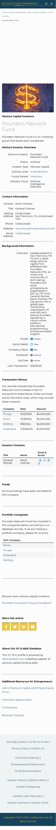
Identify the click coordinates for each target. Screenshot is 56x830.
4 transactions (39, 171)
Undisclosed (22, 233)
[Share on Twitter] (15, 627)
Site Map (11, 741)
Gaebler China (40, 802)
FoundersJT (45, 603)
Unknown (36, 176)
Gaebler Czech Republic (27, 796)
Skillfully (8, 424)
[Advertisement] (28, 53)
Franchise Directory (27, 757)
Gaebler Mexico (37, 780)
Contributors (9, 707)
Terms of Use (40, 741)
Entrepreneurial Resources (27, 764)
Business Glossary (13, 715)
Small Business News (28, 771)
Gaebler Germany (18, 802)
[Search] (46, 3)
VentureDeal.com (13, 658)
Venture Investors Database (36, 12)
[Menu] (51, 3)
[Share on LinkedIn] (24, 627)
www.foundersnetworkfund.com (35, 228)
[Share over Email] (32, 627)
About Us (24, 741)
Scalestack (9, 429)
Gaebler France (16, 780)
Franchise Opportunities (17, 699)
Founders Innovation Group (19, 603)
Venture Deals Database (17, 12)
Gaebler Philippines (28, 786)
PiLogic (7, 414)
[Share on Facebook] (6, 627)
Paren (6, 419)
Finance (5, 12)
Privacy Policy (20, 748)
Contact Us (37, 748)
